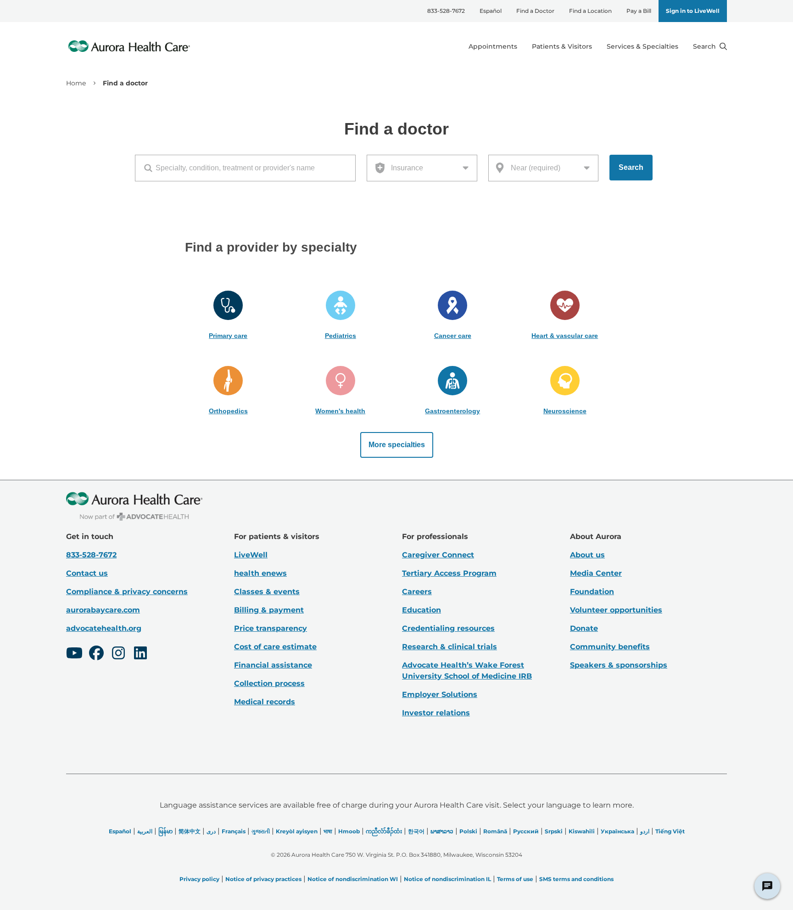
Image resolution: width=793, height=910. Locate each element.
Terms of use (515, 879)
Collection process (269, 683)
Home (76, 83)
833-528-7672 (446, 10)
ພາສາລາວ (441, 831)
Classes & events (267, 591)
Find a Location (590, 10)
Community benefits (610, 646)
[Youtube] (74, 654)
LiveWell (251, 554)
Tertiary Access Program (449, 573)
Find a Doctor (535, 10)
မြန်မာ (165, 831)
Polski (468, 831)
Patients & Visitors (562, 46)
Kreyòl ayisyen (297, 831)
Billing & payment (269, 610)
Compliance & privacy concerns (127, 591)
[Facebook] (96, 654)
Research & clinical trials (449, 646)
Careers (417, 591)
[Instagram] (118, 654)
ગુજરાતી (260, 831)
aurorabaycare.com (103, 610)
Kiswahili (582, 831)
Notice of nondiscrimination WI (352, 879)
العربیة (144, 831)
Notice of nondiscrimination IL (447, 879)
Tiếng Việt (670, 831)
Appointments (493, 46)
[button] (228, 315)
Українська (617, 831)
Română (495, 831)
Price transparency (270, 628)
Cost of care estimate (275, 646)
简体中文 (190, 831)
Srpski (554, 831)
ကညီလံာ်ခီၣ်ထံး (384, 831)
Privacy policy (199, 879)
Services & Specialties (642, 46)
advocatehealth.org (103, 628)
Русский (526, 831)
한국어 (416, 831)
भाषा (328, 831)
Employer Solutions (439, 694)
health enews (260, 573)
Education (421, 610)
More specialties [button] (397, 445)
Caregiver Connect (438, 554)
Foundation (592, 591)
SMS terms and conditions (576, 879)
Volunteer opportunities (616, 610)
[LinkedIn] (140, 654)
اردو (644, 831)
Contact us (87, 573)
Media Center (596, 573)
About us (587, 554)
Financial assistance (273, 665)
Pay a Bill (638, 10)
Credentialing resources (448, 628)
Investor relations (436, 712)
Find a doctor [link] (125, 83)
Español (491, 10)
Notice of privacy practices (263, 879)
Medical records (264, 701)
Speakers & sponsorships (618, 665)
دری (211, 831)
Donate (584, 628)
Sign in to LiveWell (693, 10)
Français (234, 831)
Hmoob (349, 831)
